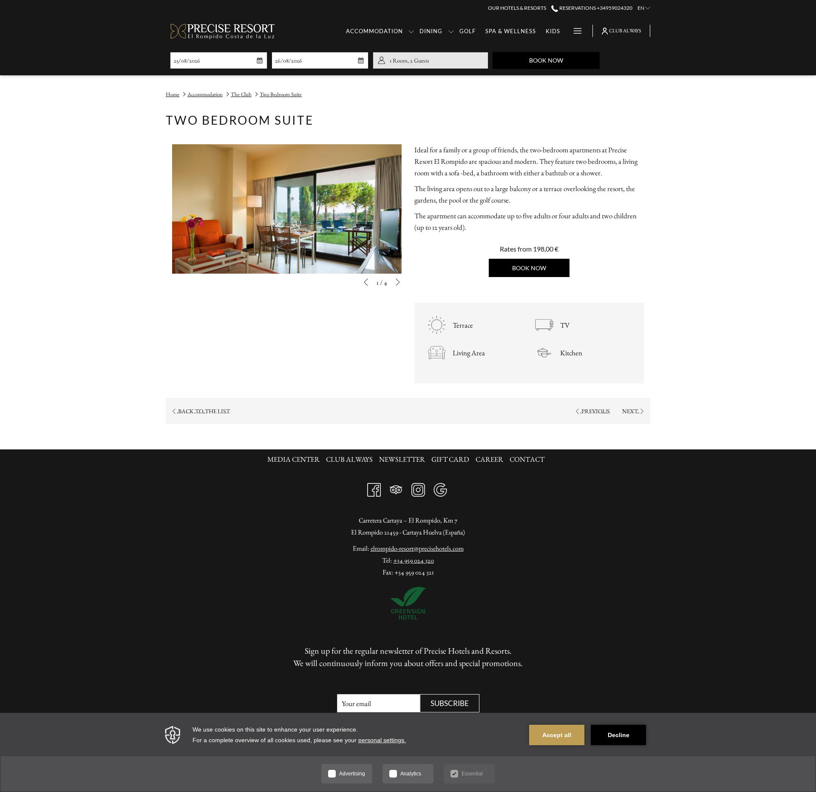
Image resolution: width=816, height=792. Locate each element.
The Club (241, 94)
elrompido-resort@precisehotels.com (417, 548)
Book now (564, 60)
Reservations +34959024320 (595, 8)
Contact (527, 459)
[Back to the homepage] (223, 31)
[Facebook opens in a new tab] (374, 487)
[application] (408, 752)
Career (489, 459)
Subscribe (450, 703)
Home (172, 94)
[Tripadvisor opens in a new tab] (396, 487)
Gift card (450, 459)
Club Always (349, 459)
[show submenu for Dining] (451, 31)
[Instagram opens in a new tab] (418, 487)
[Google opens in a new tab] (440, 487)
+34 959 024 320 (413, 560)
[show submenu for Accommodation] (411, 31)
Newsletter (402, 459)
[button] (213, 60)
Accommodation (205, 94)
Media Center (293, 459)
